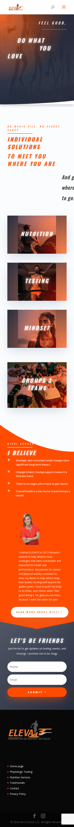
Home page (17, 766)
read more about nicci (37, 612)
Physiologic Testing (21, 771)
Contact (14, 788)
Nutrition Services (20, 777)
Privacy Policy (18, 794)
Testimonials (17, 782)
